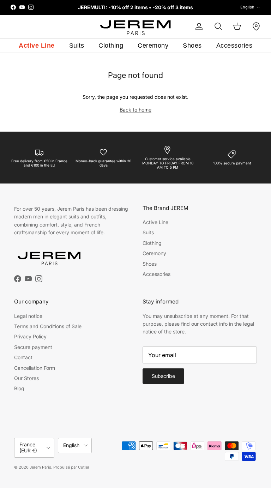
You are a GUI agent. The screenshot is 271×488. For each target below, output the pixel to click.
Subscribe (163, 376)
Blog (19, 388)
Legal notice (28, 316)
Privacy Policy (30, 336)
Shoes (192, 45)
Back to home (135, 110)
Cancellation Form (34, 368)
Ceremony (153, 45)
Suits (76, 45)
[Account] (197, 26)
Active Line (37, 45)
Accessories (234, 45)
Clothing (110, 45)
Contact (23, 357)
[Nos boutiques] (256, 26)
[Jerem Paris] (135, 26)
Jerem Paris (40, 467)
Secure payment (33, 347)
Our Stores (26, 378)
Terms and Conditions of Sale (48, 326)
